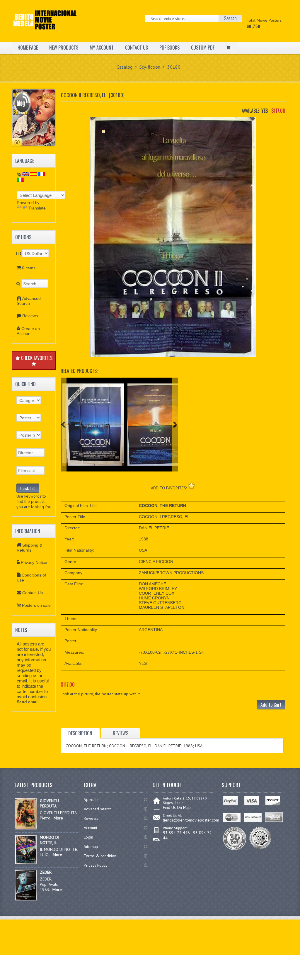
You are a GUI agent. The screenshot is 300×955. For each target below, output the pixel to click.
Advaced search (98, 809)
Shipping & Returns (29, 547)
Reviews (30, 315)
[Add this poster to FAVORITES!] (191, 485)
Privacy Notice (34, 562)
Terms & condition (100, 855)
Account (90, 827)
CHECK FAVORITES (36, 357)
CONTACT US (136, 47)
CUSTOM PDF (202, 47)
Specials (91, 799)
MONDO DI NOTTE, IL (49, 840)
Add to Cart (271, 704)
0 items (28, 268)
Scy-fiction (149, 67)
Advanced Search (29, 301)
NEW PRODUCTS (63, 47)
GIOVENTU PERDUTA (49, 803)
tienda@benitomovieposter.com (191, 820)
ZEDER (46, 872)
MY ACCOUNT (102, 47)
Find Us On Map (177, 807)
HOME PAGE (28, 47)
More (58, 818)
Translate (37, 208)
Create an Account (28, 331)
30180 (173, 67)
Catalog (124, 67)
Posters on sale (36, 605)
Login (88, 837)
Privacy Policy (96, 865)
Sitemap (91, 846)
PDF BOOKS (169, 47)
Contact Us (32, 592)
